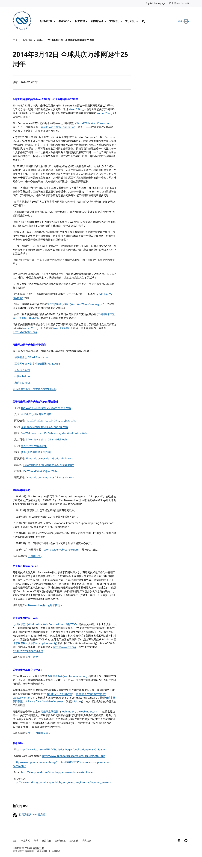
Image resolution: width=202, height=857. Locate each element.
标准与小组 (46, 21)
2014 (40, 40)
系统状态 (86, 840)
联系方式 (25, 840)
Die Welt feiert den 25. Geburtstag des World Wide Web (54, 433)
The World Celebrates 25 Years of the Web (46, 408)
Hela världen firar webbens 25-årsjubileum (48, 465)
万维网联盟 (38, 848)
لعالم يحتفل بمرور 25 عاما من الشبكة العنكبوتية (51, 421)
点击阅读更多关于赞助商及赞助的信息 (34, 389)
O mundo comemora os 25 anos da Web (50, 478)
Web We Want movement (91, 694)
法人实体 (73, 840)
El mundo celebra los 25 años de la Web (49, 459)
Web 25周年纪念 (63, 328)
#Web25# (74, 109)
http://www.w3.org (64, 647)
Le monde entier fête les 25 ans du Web (44, 427)
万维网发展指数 (49, 712)
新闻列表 (27, 40)
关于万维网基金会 (38, 733)
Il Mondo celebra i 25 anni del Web (46, 440)
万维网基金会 (55, 676)
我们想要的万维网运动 (59, 694)
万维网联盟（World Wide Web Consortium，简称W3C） (45, 624)
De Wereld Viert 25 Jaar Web (40, 471)
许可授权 (56, 851)
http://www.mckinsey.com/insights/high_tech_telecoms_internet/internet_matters (62, 782)
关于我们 (130, 21)
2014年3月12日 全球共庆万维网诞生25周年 (71, 40)
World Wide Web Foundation (58, 127)
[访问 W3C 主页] (22, 21)
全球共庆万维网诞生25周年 (36, 414)
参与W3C (64, 21)
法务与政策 (60, 840)
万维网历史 (34, 556)
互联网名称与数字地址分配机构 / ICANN (37, 364)
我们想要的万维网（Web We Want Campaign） (75, 304)
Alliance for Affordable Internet (44, 701)
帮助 (36, 840)
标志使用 (41, 851)
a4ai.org (77, 701)
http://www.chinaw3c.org (28, 651)
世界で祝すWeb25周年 (34, 446)
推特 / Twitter (22, 376)
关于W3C (33, 657)
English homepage (156, 3)
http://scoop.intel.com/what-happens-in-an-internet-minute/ (57, 772)
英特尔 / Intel (22, 370)
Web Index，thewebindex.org (79, 712)
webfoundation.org (75, 676)
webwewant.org (22, 698)
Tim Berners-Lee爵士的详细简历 (41, 605)
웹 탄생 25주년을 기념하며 (36, 452)
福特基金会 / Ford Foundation (32, 357)
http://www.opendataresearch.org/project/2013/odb (73, 756)
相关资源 (80, 21)
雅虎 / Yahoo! (22, 383)
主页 (15, 40)
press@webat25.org (25, 332)
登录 (180, 21)
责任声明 (29, 851)
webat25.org (104, 113)
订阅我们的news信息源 (32, 815)
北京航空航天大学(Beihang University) (35, 643)
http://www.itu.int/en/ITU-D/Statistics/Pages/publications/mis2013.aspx (62, 750)
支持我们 (114, 21)
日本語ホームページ (179, 3)
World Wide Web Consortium (94, 123)
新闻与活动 (97, 21)
